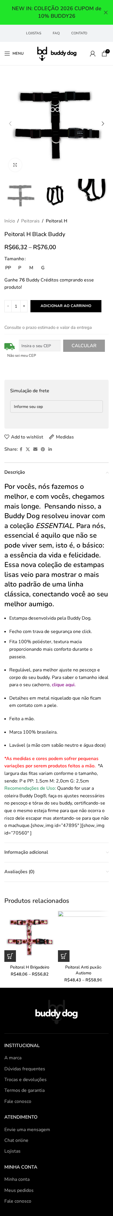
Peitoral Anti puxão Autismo (83, 970)
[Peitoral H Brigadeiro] (29, 936)
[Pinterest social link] (43, 449)
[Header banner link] (48, 12)
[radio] (8, 268)
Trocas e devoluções (25, 1079)
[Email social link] (35, 449)
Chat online (16, 1140)
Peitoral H (56, 221)
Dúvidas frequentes (24, 1069)
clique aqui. (64, 685)
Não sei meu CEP (21, 355)
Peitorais (30, 221)
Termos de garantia (24, 1090)
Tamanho (14, 259)
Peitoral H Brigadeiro (29, 967)
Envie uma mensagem (27, 1129)
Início (9, 221)
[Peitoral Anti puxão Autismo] (83, 936)
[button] (10, 123)
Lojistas (12, 1151)
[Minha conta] (93, 53)
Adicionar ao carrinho (66, 306)
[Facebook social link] (21, 449)
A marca (12, 1058)
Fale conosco (17, 1101)
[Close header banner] (106, 12)
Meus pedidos (19, 1190)
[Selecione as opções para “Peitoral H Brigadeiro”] (10, 956)
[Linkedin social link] (50, 449)
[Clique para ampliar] (15, 165)
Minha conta (17, 1179)
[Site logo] (56, 53)
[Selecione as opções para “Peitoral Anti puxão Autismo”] (64, 956)
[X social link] (28, 449)
